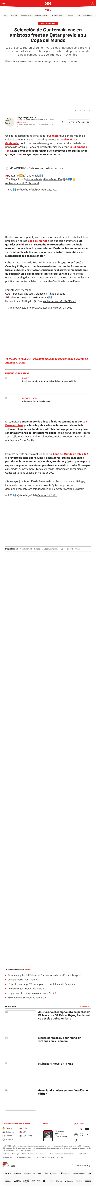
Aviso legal (15, 1154)
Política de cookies (46, 1154)
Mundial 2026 (26, 15)
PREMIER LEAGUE (30, 398)
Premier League (41, 15)
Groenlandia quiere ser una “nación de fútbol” (63, 1092)
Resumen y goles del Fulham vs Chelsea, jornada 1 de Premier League (44, 975)
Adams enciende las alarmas (36, 401)
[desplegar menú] (4, 3)
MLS (5, 15)
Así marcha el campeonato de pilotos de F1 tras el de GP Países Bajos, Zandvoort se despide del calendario (64, 1015)
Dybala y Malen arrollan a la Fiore (25, 988)
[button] (62, 122)
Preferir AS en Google (80, 122)
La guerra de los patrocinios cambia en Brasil (31, 993)
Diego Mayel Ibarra (26, 117)
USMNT (70, 15)
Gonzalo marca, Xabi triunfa (22, 979)
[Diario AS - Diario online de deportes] (48, 3)
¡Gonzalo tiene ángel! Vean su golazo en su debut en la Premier (40, 984)
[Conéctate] (92, 3)
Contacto (5, 1154)
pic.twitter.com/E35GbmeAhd (22, 183)
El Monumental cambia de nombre (26, 997)
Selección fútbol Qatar (70, 549)
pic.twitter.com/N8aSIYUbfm (68, 489)
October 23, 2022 (47, 190)
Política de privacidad (29, 1154)
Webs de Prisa (82, 1166)
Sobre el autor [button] (21, 122)
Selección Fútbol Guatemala (46, 549)
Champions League (84, 15)
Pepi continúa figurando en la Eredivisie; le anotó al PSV (49, 381)
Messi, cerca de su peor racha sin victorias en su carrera (59, 1039)
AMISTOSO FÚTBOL (48, 24)
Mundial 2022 (26, 549)
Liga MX (14, 15)
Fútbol (48, 10)
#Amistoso (11, 290)
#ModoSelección (52, 179)
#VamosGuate (34, 179)
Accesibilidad (81, 1154)
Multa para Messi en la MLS (55, 1063)
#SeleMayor (12, 481)
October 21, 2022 (47, 495)
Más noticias (84, 1007)
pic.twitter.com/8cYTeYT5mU (59, 301)
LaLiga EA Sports (57, 15)
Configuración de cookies (65, 1154)
